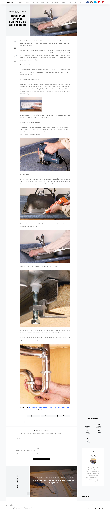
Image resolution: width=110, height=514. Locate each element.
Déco (20, 2)
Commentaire (18, 438)
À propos (94, 504)
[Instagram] (91, 2)
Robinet (34, 421)
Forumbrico (9, 2)
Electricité (44, 2)
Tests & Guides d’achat (74, 2)
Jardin (27, 2)
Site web (36, 453)
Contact (87, 504)
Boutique (102, 504)
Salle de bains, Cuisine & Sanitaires (17, 11)
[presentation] (28, 493)
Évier (22, 421)
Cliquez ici (24, 407)
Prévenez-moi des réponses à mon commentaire (24, 450)
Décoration (35, 477)
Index (63, 2)
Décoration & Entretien (44, 477)
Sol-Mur (35, 2)
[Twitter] (95, 2)
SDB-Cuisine (54, 2)
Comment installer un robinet (51, 224)
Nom (38, 448)
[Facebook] (87, 2)
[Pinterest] (103, 2)
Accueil (80, 504)
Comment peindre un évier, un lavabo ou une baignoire (53, 481)
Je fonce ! (41, 410)
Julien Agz (13, 27)
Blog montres (86, 496)
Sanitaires (17, 12)
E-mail (16, 453)
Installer (28, 421)
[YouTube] (99, 2)
